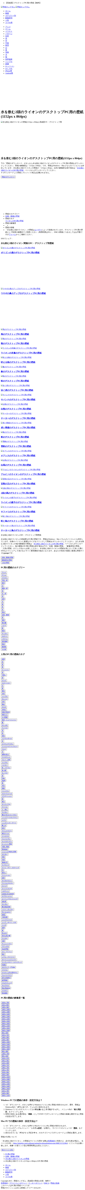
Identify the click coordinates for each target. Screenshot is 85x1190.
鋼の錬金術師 (6, 907)
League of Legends (8, 894)
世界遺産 (8, 59)
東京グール (5, 833)
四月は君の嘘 (6, 935)
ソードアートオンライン (10, 817)
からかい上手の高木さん (10, 972)
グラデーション (7, 796)
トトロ (4, 925)
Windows (5, 849)
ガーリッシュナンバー (9, 959)
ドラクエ (5, 970)
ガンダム (5, 904)
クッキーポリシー (35, 1183)
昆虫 (3, 612)
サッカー (5, 633)
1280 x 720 (5, 1065)
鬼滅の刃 (5, 862)
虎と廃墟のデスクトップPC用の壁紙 (18, 427)
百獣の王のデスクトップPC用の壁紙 (18, 484)
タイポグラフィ (7, 880)
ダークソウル (6, 804)
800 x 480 (5, 1051)
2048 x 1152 (6, 1081)
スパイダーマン (7, 841)
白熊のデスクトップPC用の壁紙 (16, 409)
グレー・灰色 (6, 760)
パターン (8, 34)
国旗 (3, 788)
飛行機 (4, 623)
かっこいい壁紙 (7, 844)
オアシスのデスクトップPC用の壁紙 (18, 455)
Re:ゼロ (4, 933)
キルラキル (5, 985)
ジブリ (4, 820)
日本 (3, 701)
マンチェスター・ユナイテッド (12, 962)
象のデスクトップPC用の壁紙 (15, 371)
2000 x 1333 (6, 1095)
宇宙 (7, 43)
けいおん (5, 938)
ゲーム (8, 29)
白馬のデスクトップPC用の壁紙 (16, 465)
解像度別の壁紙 (7, 560)
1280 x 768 (5, 1054)
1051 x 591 (5, 1061)
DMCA (46, 1183)
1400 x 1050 (6, 1009)
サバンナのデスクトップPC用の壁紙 (18, 399)
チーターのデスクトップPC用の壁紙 (18, 418)
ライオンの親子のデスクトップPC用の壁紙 (21, 502)
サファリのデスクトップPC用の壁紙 (18, 512)
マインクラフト (7, 831)
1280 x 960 (5, 1007)
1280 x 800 (5, 1037)
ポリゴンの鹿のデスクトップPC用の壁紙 (20, 252)
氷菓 (3, 941)
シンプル (8, 62)
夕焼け (4, 709)
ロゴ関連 (5, 717)
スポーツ (5, 636)
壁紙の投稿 (54, 1183)
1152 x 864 (5, 1005)
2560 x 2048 (6, 1030)
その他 (4, 649)
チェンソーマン (7, 943)
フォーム (12, 234)
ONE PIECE (6, 712)
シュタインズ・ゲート (9, 823)
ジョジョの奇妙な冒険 (9, 851)
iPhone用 (8, 71)
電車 (7, 52)
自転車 (4, 901)
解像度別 (8, 18)
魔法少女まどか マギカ (9, 815)
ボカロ (4, 707)
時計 (3, 954)
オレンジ (5, 699)
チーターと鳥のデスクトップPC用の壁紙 (20, 530)
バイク (4, 625)
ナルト (4, 749)
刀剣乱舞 (5, 917)
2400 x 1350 (6, 1084)
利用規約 (51, 1141)
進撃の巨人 (5, 754)
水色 (3, 693)
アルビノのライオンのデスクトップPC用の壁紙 (23, 474)
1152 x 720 (5, 1035)
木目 (3, 785)
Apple (3, 780)
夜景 (7, 45)
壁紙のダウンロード (8, 177)
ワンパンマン (6, 839)
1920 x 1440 (6, 1019)
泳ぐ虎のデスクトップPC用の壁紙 (17, 390)
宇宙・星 (5, 580)
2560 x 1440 (6, 1086)
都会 (3, 704)
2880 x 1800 (6, 1049)
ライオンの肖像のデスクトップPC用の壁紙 (21, 353)
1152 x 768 (5, 1091)
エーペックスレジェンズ (10, 899)
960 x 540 (5, 1056)
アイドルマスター (7, 883)
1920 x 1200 (6, 1044)
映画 (3, 644)
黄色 (3, 691)
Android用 (9, 73)
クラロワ (5, 990)
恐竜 (3, 857)
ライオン (5, 812)
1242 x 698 (5, 1063)
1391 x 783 (5, 1070)
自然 (7, 36)
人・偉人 (5, 809)
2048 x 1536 (6, 1021)
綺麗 (7, 64)
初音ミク (5, 714)
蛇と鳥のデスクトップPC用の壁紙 (17, 521)
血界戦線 (5, 980)
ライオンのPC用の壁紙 (14, 221)
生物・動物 (5, 615)
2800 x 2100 (6, 1026)
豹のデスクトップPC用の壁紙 (15, 437)
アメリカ (5, 728)
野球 (3, 631)
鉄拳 (3, 878)
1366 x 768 (5, 1067)
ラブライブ (5, 865)
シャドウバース (7, 920)
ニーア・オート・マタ (9, 922)
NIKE (3, 914)
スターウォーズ (7, 793)
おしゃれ (8, 68)
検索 (7, 13)
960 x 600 (5, 1033)
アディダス (5, 946)
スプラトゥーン (7, 896)
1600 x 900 (5, 1074)
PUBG (4, 965)
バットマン (5, 791)
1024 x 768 (5, 1002)
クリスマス (5, 836)
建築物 (4, 647)
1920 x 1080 (6, 1079)
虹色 (3, 828)
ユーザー (38, 230)
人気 (7, 20)
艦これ (4, 825)
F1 (2, 870)
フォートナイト (7, 975)
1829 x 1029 (6, 1077)
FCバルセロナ (6, 912)
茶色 (3, 736)
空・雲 (4, 593)
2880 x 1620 (6, 1088)
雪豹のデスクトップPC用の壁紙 (16, 446)
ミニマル (5, 762)
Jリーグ (4, 886)
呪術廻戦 (5, 993)
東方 (3, 801)
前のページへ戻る (7, 1150)
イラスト (8, 31)
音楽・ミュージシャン (9, 720)
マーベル (5, 807)
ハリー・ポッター (7, 909)
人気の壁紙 (5, 563)
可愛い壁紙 (5, 846)
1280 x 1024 (6, 1028)
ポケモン (5, 854)
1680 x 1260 (6, 1016)
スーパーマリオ (7, 888)
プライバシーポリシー (18, 1183)
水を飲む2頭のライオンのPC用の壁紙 (48, 544)
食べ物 (4, 770)
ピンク (4, 680)
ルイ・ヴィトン (7, 951)
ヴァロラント (6, 757)
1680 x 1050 (6, 1042)
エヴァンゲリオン (7, 744)
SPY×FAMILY (6, 978)
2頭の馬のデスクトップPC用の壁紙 (17, 493)
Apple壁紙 (5, 949)
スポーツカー (6, 683)
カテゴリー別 (10, 16)
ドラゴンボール (7, 738)
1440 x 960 (5, 1093)
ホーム (8, 11)
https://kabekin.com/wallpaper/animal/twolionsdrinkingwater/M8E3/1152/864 (40, 1143)
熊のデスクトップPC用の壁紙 (15, 343)
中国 (3, 859)
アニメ (8, 27)
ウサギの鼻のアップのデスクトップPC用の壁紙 (23, 293)
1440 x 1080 (6, 1012)
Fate (3, 778)
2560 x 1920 (6, 1023)
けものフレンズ (7, 983)
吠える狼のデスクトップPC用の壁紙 (18, 362)
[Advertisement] (42, 91)
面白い (4, 872)
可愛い (4, 675)
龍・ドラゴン (6, 767)
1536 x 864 (5, 1072)
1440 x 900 (5, 1040)
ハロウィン (5, 891)
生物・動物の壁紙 (12, 216)
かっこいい (9, 66)
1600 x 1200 (6, 1014)
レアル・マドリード (8, 957)
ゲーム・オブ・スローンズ (10, 867)
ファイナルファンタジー (10, 746)
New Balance (6, 988)
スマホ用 (8, 23)
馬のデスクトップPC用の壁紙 (15, 334)
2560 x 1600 (6, 1047)
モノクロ (5, 773)
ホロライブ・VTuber (8, 967)
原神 (3, 927)
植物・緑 (5, 588)
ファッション (6, 875)
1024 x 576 (5, 1058)
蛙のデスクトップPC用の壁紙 (15, 381)
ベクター (5, 765)
